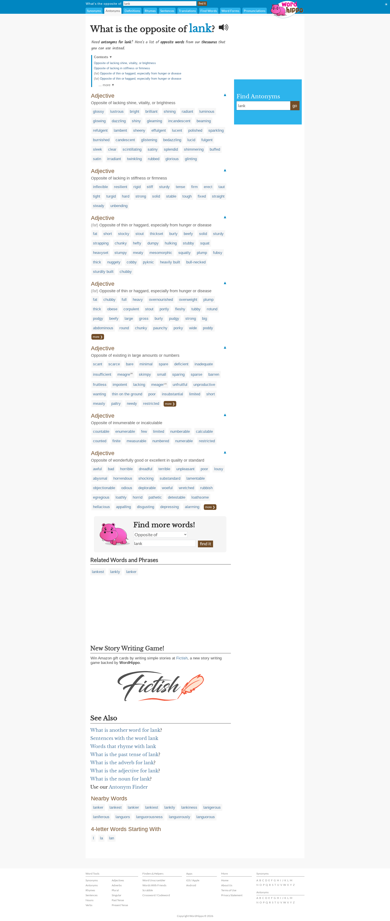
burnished (101, 140)
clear (112, 149)
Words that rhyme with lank (123, 746)
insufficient (102, 374)
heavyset (100, 253)
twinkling (134, 159)
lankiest (151, 807)
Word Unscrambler (153, 880)
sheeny (139, 130)
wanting (99, 394)
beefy (188, 234)
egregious (101, 497)
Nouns (89, 900)
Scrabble (147, 890)
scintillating (132, 149)
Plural (115, 890)
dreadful (145, 469)
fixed (202, 196)
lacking (139, 384)
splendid (171, 149)
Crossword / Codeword (156, 895)
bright (134, 111)
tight (96, 196)
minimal (146, 364)
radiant (187, 111)
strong (140, 196)
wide (193, 328)
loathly (121, 497)
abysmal (100, 478)
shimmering (194, 149)
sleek (97, 149)
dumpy (153, 243)
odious (126, 488)
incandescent (179, 121)
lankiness (189, 807)
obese (112, 309)
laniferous (101, 817)
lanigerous (212, 807)
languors (123, 817)
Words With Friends (154, 885)
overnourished (161, 299)
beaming (204, 121)
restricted (151, 403)
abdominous (103, 328)
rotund (212, 309)
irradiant (114, 159)
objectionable (104, 488)
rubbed (153, 159)
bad (111, 469)
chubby (126, 271)
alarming (192, 507)
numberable (180, 431)
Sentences (167, 11)
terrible (164, 469)
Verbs (89, 905)
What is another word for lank (125, 730)
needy (132, 403)
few (144, 431)
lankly (115, 572)
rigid (137, 187)
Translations (187, 11)
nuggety (114, 262)
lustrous (117, 111)
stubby (188, 243)
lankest (98, 572)
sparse (196, 374)
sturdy (164, 187)
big (204, 318)
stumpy (120, 253)
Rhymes (150, 11)
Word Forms (230, 11)
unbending (119, 206)
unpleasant (185, 469)
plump (202, 253)
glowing (99, 121)
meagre (123, 374)
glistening (149, 140)
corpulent (131, 309)
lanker (131, 572)
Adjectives (118, 880)
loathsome (200, 497)
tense (180, 187)
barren (213, 374)
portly (164, 309)
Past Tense (118, 900)
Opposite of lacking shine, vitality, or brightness (125, 63)
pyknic (148, 262)
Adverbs (117, 885)
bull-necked (196, 262)
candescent (125, 140)
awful (97, 469)
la (101, 838)
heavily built (170, 262)
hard (125, 196)
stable (171, 196)
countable (101, 431)
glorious (172, 159)
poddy (208, 328)
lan (111, 838)
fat (95, 234)
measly (99, 403)
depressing (169, 507)
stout (139, 234)
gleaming (154, 121)
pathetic (155, 497)
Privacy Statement (231, 895)
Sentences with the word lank (124, 738)
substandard (170, 478)
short (107, 234)
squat (204, 243)
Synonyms (94, 11)
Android (191, 885)
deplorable (147, 488)
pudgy (174, 318)
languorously (179, 817)
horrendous (122, 478)
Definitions (132, 11)
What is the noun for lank (120, 779)
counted (99, 441)
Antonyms (113, 11)
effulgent (158, 130)
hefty (137, 243)
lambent (120, 130)
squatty (184, 253)
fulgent (207, 140)
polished (195, 130)
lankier (133, 807)
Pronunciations (254, 11)
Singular (116, 895)
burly (173, 234)
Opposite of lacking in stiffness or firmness (122, 68)
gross (144, 318)
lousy (218, 469)
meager (157, 384)
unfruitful (180, 384)
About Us (226, 885)
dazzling (119, 121)
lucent (177, 130)
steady (98, 206)
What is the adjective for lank (124, 771)
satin (97, 159)
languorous (205, 817)
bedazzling (172, 140)
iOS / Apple (192, 880)
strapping (101, 243)
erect (208, 187)
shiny (136, 121)
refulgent (100, 130)
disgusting (145, 507)
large (129, 318)
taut (221, 187)
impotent (120, 384)
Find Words (208, 11)
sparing (178, 374)
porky (178, 328)
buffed (215, 149)
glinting (191, 159)
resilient (120, 187)
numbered (160, 441)
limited (194, 394)
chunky (121, 243)
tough (187, 196)
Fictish (182, 658)
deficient (181, 364)
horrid (137, 497)
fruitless (100, 384)
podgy (98, 318)
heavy (138, 299)
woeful (167, 488)
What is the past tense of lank (124, 754)
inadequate (204, 364)
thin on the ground (127, 394)
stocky (123, 234)
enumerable (125, 431)
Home (224, 880)
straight (218, 196)
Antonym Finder (128, 787)
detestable (176, 497)
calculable (204, 431)
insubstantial (172, 394)
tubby (196, 309)
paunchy (160, 328)
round (124, 328)
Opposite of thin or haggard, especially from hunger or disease (140, 73)
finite (116, 441)
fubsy (217, 253)
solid (156, 196)
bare (129, 364)
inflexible (100, 187)
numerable (184, 441)
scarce (114, 364)
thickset (156, 234)
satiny (153, 149)
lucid (191, 140)
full (124, 299)
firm (194, 187)
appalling (123, 507)
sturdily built (103, 271)
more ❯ (98, 336)
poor (152, 394)
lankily (169, 807)
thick (97, 262)
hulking (171, 243)
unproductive (204, 384)
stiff (150, 187)
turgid (111, 196)
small (161, 374)
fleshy (180, 309)
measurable (136, 441)
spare (163, 364)
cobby (132, 262)
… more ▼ (106, 85)
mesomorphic (160, 253)
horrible (126, 469)
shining (170, 111)
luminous (206, 111)
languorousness (149, 817)
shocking (145, 478)
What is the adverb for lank (122, 762)
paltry (116, 403)
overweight (188, 299)
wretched (186, 488)
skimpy (145, 374)
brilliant (151, 111)
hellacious (101, 507)
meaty (138, 253)
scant (97, 364)
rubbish (206, 488)
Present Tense (120, 905)
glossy (98, 111)
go (294, 106)
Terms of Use (228, 890)
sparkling (216, 130)
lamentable (195, 478)
